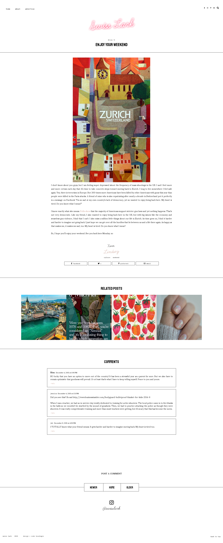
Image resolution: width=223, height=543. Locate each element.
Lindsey (112, 251)
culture (107, 257)
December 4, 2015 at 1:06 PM (66, 372)
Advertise (29, 9)
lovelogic (40, 536)
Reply (53, 383)
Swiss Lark (111, 25)
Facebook (76, 263)
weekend (116, 257)
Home (8, 9)
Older (129, 487)
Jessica (53, 394)
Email (148, 263)
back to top (216, 536)
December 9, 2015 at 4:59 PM (65, 422)
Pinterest (124, 263)
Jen (51, 423)
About (17, 9)
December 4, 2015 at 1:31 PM (68, 393)
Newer (94, 487)
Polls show (85, 211)
